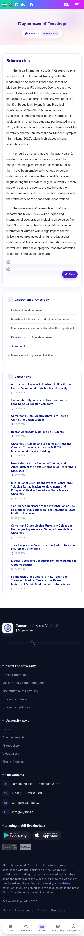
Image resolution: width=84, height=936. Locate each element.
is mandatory (62, 883)
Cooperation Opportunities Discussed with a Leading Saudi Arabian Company (39, 402)
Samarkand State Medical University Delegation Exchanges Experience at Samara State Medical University (42, 529)
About (6, 910)
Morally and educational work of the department (40, 319)
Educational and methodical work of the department (42, 328)
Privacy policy (24, 910)
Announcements (13, 737)
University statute (14, 699)
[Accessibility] (31, 5)
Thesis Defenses (13, 762)
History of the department (26, 310)
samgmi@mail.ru (22, 812)
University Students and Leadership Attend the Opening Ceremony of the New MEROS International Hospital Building (41, 447)
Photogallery (11, 745)
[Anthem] (17, 5)
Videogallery (10, 753)
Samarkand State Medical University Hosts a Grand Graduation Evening (39, 417)
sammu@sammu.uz (25, 802)
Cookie (42, 910)
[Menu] (78, 5)
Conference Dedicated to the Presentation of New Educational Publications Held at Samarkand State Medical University (43, 509)
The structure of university (20, 691)
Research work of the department (31, 337)
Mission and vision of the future (23, 683)
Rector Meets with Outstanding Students (37, 431)
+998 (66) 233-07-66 (26, 793)
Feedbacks (58, 910)
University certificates (17, 707)
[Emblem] (11, 5)
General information (15, 675)
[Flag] (4, 5)
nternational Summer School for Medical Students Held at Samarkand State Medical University (43, 386)
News (6, 729)
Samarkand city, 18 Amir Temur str (35, 784)
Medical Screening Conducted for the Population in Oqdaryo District (43, 562)
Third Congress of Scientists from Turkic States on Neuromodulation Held (43, 546)
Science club (19, 346)
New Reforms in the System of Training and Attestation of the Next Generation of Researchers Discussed (43, 467)
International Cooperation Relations (32, 355)
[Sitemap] (23, 5)
